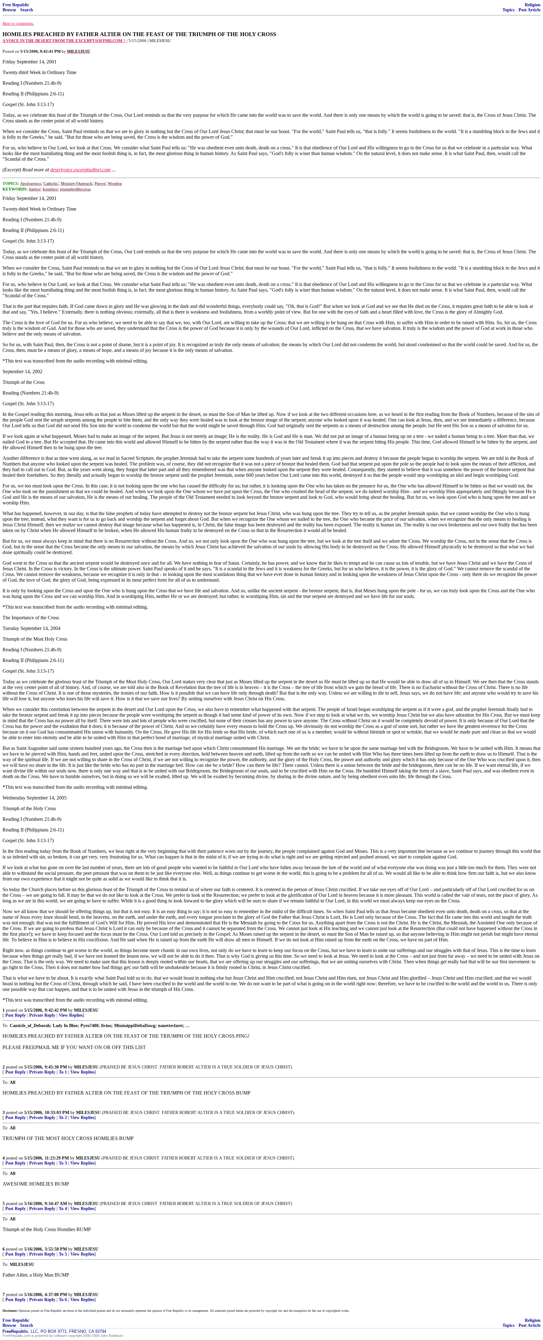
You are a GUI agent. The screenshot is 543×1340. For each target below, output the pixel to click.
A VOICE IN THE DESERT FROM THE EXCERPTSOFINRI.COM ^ (64, 40)
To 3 (63, 1163)
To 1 (63, 1072)
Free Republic (16, 5)
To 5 (63, 1254)
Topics (508, 10)
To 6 (63, 1299)
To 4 (63, 1208)
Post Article (529, 10)
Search (26, 10)
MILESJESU (86, 1010)
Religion (532, 5)
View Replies (71, 1015)
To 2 (63, 1117)
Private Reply (42, 1015)
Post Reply (15, 1015)
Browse (9, 10)
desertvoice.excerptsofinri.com (80, 169)
